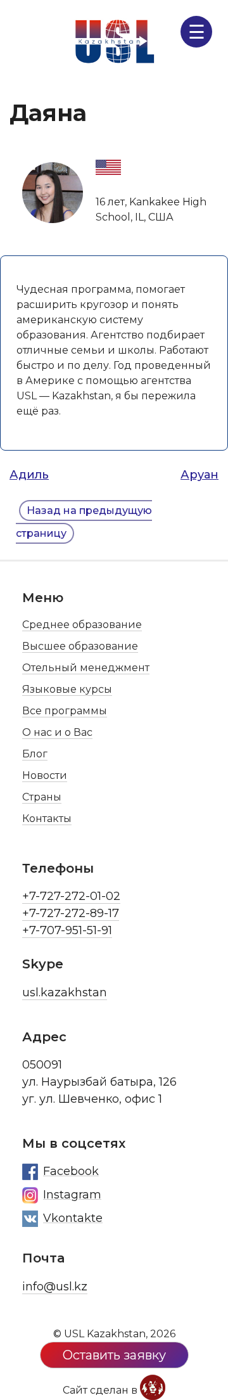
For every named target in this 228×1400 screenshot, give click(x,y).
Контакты (47, 818)
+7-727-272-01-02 (71, 896)
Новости (44, 775)
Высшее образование (80, 646)
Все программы (64, 711)
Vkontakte (73, 1218)
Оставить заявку (114, 1355)
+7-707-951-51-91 (67, 930)
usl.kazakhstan (64, 992)
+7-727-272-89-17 (70, 913)
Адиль (29, 475)
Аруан (199, 475)
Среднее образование (82, 625)
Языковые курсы (67, 689)
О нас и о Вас (57, 732)
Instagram (72, 1195)
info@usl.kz (54, 1287)
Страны (41, 797)
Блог (35, 754)
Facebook (71, 1171)
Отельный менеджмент (85, 668)
